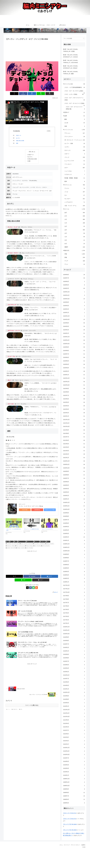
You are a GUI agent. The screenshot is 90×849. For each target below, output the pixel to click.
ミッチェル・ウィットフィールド (13, 543)
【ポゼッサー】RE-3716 (69, 813)
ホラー (48, 541)
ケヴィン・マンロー (50, 543)
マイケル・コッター (20, 547)
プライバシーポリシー (75, 844)
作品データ (18, 135)
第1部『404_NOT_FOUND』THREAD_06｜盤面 (71, 72)
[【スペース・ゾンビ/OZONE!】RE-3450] (14, 523)
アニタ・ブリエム (29, 545)
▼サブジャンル (30, 541)
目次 (30, 151)
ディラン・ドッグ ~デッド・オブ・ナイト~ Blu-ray (31, 506)
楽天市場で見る (37, 509)
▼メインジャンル (22, 541)
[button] (49, 93)
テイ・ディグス (37, 545)
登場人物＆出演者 (20, 140)
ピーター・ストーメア (11, 547)
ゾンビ (12, 541)
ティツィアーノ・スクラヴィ (39, 543)
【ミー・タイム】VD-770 (47, 529)
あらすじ (18, 138)
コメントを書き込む (32, 705)
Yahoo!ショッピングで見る (50, 509)
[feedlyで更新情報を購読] (33, 587)
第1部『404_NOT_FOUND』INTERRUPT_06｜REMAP (71, 67)
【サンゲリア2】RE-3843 (70, 824)
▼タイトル (37, 541)
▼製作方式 (43, 541)
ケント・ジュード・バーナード (26, 543)
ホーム (61, 844)
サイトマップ (66, 844)
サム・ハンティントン (20, 545)
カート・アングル (29, 547)
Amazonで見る (25, 509)
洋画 (8, 541)
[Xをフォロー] (27, 587)
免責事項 (83, 844)
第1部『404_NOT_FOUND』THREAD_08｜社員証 (71, 50)
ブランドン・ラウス (10, 545)
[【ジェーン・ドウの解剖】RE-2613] (31, 523)
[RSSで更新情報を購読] (36, 587)
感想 (17, 143)
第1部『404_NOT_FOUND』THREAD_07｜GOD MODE (71, 61)
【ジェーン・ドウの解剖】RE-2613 (31, 529)
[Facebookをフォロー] (30, 587)
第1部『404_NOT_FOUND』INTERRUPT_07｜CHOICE (71, 56)
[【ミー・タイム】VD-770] (49, 523)
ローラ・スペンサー (45, 545)
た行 (16, 541)
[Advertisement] (32, 50)
